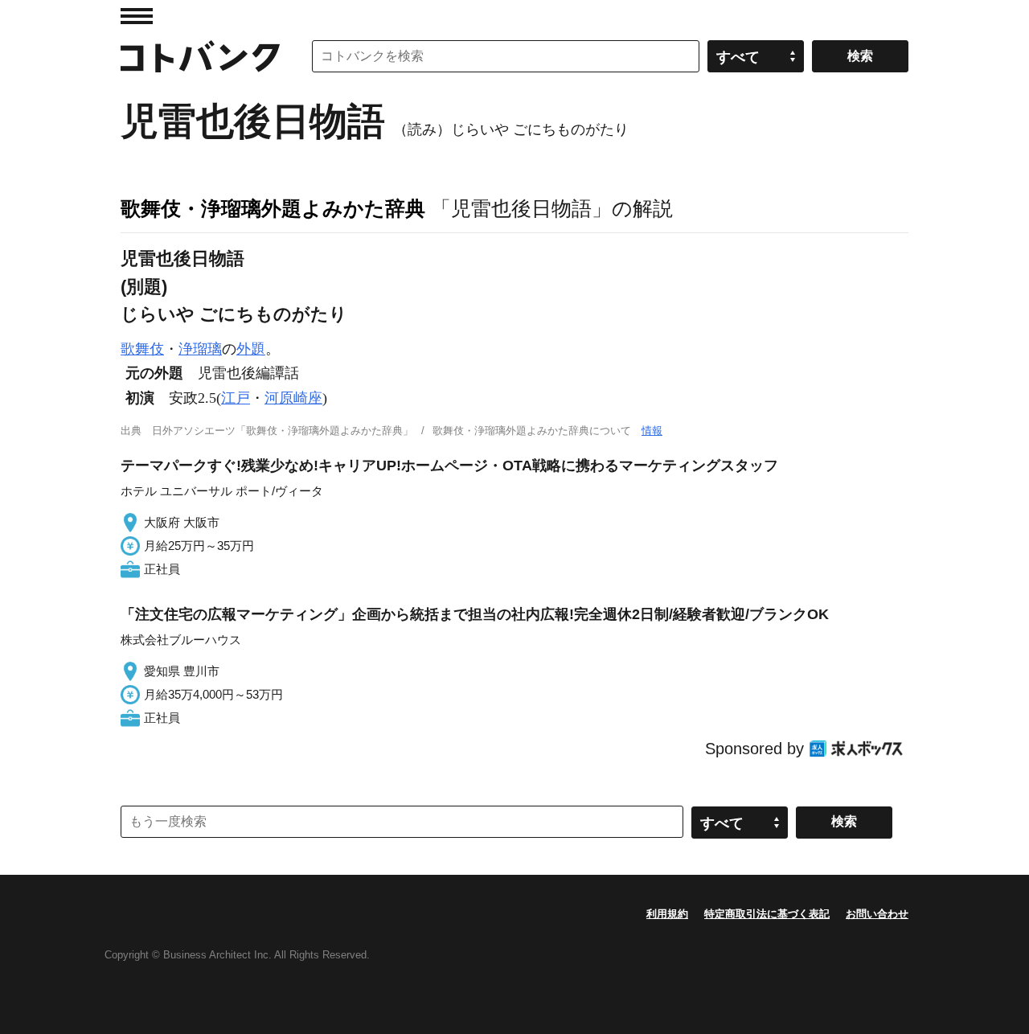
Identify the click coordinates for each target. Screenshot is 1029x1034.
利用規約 (667, 914)
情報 (652, 431)
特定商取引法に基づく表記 (767, 914)
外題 (250, 349)
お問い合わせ (877, 914)
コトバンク (200, 56)
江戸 (235, 398)
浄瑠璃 (200, 349)
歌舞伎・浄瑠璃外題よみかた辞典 (273, 208)
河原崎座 (293, 398)
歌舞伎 (142, 349)
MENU (137, 16)
